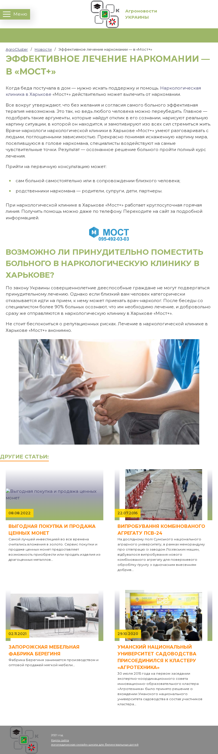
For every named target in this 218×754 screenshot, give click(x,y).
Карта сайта (60, 740)
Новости (43, 49)
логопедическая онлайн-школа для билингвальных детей (95, 744)
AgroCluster (17, 49)
